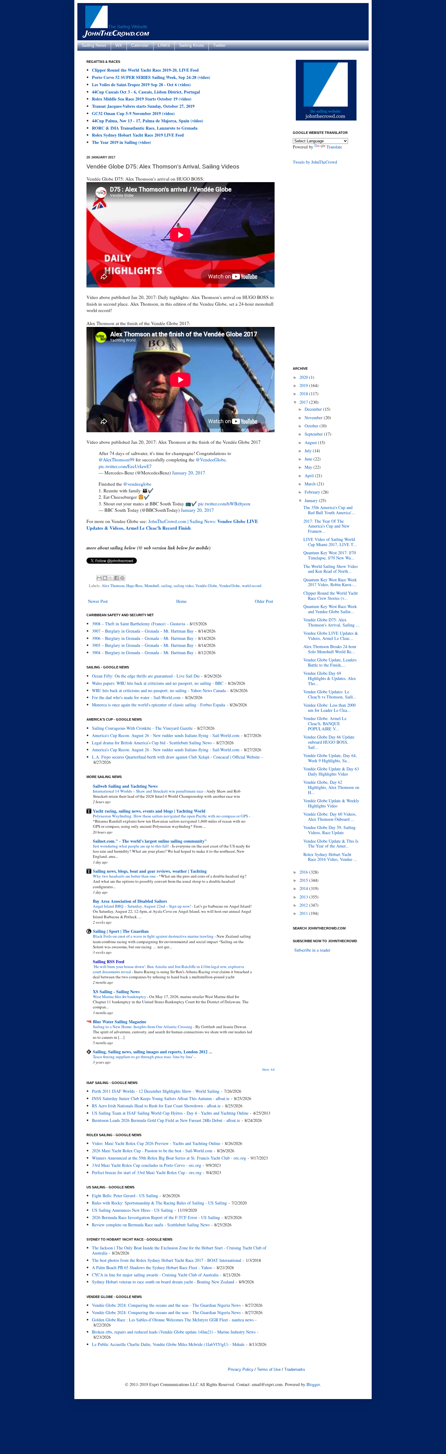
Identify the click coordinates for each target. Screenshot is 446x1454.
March (311, 484)
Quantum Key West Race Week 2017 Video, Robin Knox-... (330, 582)
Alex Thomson (113, 585)
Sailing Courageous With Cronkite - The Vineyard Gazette (142, 728)
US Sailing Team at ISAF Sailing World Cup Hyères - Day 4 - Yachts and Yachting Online (170, 1113)
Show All (268, 1069)
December (314, 409)
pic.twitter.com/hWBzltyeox (224, 504)
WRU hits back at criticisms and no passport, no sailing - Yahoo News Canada (159, 690)
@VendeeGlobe (211, 460)
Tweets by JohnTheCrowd (315, 162)
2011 (304, 913)
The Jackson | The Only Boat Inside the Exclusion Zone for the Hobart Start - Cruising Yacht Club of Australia (179, 1250)
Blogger (313, 1384)
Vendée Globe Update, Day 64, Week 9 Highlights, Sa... (330, 757)
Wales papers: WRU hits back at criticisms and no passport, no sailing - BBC (157, 683)
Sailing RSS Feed (108, 961)
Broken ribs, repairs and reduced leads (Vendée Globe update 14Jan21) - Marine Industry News (173, 1332)
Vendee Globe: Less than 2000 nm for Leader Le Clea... (329, 707)
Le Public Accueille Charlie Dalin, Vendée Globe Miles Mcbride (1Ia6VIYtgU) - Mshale (168, 1344)
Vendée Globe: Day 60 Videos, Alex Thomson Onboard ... (329, 816)
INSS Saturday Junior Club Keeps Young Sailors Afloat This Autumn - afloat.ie (160, 1098)
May (309, 467)
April (310, 475)
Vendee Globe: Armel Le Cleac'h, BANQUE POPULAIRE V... (324, 723)
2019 (304, 385)
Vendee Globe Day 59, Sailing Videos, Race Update (329, 829)
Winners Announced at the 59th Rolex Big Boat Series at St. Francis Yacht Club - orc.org (169, 1158)
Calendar (140, 45)
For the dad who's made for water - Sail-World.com (136, 697)
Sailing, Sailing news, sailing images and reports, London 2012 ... (152, 1051)
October (312, 426)
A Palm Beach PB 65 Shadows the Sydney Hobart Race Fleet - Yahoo (152, 1267)
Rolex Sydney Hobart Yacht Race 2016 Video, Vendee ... (330, 856)
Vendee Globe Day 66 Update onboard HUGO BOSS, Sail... (328, 742)
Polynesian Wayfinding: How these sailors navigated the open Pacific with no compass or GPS (171, 816)
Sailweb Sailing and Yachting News (125, 786)
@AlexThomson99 (116, 460)
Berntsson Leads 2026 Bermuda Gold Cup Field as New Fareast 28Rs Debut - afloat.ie (166, 1120)
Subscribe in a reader (312, 950)
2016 (304, 872)
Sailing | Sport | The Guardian (121, 931)
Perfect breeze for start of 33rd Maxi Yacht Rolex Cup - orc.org (146, 1172)
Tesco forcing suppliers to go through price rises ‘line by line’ (143, 1056)
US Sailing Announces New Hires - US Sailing (132, 1210)
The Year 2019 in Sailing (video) (121, 142)
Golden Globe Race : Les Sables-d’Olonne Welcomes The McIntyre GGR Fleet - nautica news (173, 1320)
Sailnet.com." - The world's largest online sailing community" (150, 841)
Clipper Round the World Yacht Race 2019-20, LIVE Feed (145, 70)
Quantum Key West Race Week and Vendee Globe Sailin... (330, 608)
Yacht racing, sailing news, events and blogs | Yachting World (149, 811)
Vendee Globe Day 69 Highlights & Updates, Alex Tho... (329, 678)
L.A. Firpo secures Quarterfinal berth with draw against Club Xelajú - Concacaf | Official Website (176, 757)
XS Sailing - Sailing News (116, 991)
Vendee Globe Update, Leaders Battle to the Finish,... (329, 662)
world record (251, 585)
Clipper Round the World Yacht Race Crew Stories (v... (330, 595)
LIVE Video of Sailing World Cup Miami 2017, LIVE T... (330, 541)
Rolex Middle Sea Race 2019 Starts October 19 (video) (141, 99)
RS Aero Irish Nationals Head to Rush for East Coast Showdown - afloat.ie (156, 1106)
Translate (334, 147)
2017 (304, 402)
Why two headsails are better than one (125, 876)
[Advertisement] (317, 265)
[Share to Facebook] (116, 578)
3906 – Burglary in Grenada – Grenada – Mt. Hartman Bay (143, 638)
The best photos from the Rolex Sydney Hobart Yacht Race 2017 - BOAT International (166, 1260)
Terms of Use (269, 1369)
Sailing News (94, 45)
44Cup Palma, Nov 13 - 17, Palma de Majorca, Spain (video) (147, 120)
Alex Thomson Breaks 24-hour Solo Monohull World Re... (329, 649)
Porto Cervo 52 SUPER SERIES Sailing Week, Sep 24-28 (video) (151, 77)
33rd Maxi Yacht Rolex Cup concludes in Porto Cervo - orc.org (146, 1165)
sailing (166, 585)
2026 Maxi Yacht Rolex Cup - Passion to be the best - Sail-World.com (152, 1150)
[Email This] (99, 578)
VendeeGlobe (229, 585)
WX (118, 45)
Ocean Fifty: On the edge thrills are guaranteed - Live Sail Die (146, 676)
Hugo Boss (134, 585)
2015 (304, 880)
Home (181, 601)
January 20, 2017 (188, 473)
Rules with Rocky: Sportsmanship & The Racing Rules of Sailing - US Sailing (159, 1203)
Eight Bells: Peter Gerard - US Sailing (125, 1195)
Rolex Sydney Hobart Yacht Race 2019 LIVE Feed (138, 135)
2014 (304, 888)
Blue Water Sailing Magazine (119, 1021)
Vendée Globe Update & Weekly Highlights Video (331, 803)
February (313, 492)
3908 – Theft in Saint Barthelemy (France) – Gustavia (138, 624)
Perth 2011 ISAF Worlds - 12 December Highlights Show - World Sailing (155, 1091)
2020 (304, 377)
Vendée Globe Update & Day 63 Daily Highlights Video (331, 771)
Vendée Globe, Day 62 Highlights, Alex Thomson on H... (331, 787)
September (314, 434)
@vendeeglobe (137, 484)
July (309, 451)
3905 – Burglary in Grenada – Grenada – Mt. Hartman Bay (143, 645)
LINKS (164, 45)
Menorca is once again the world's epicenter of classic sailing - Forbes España (158, 705)
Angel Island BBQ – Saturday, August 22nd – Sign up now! (142, 906)
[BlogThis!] (105, 578)
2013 (304, 897)
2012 (304, 905)
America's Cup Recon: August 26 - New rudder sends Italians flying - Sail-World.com (165, 735)
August (311, 442)
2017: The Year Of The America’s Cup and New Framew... (326, 526)
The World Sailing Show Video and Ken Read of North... (330, 568)
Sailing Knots (191, 45)
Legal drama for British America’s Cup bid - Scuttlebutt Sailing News (152, 743)
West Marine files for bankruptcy (120, 996)
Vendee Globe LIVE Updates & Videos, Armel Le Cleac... (330, 635)
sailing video (184, 585)
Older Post (264, 601)
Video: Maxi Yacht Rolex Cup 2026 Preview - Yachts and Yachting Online (156, 1143)
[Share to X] (111, 578)
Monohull (151, 585)
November (314, 417)
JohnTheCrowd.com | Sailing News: (172, 524)
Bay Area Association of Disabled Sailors (130, 901)
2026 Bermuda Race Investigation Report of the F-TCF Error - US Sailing (156, 1217)
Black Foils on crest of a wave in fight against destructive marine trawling (154, 936)
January (312, 500)
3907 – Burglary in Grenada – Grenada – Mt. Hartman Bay (143, 631)
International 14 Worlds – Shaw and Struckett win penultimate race (148, 791)
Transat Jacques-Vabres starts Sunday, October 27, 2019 (143, 106)
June (309, 459)
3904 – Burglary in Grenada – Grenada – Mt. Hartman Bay (143, 652)
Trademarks (294, 1369)
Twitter (219, 45)
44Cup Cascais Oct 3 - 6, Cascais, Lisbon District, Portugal (146, 92)
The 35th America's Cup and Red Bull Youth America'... (329, 509)
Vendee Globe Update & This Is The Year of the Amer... (330, 843)
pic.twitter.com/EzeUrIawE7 (125, 466)
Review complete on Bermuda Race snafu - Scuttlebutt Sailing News (151, 1225)
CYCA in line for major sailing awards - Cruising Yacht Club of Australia (155, 1275)
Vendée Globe (206, 585)
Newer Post (98, 601)
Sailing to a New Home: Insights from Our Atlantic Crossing (143, 1026)
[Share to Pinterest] (122, 578)
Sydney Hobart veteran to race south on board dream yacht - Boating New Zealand (163, 1282)
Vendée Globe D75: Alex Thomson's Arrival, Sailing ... (331, 622)
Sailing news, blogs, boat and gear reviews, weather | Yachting (150, 871)
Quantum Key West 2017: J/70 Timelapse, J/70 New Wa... (329, 555)
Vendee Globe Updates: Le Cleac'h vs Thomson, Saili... (329, 694)
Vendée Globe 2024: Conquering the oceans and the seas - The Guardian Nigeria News (166, 1305)
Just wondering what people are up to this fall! (131, 846)
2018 (304, 393)
